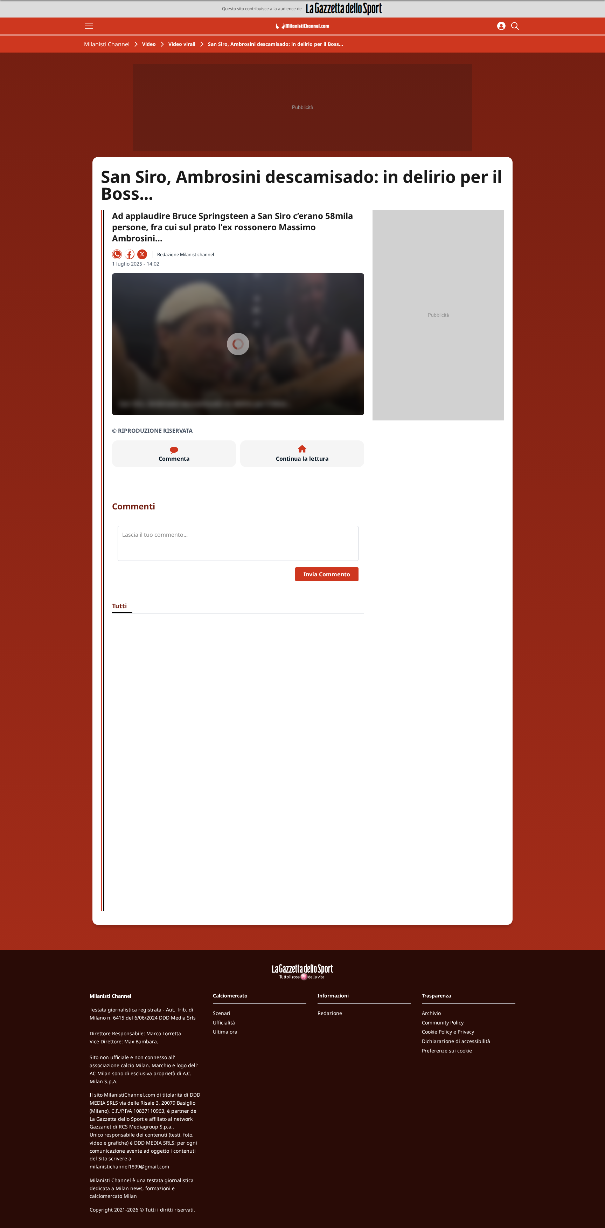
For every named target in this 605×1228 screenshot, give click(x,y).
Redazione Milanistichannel (185, 254)
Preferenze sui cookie (447, 1050)
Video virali (181, 44)
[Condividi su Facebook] (129, 254)
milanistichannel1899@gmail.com (129, 1166)
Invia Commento (327, 574)
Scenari (221, 1013)
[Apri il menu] (89, 26)
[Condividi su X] (142, 254)
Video (149, 44)
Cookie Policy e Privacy (448, 1031)
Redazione (330, 1013)
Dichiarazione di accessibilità (456, 1041)
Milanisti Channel (107, 44)
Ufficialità (224, 1022)
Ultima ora (225, 1031)
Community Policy (443, 1022)
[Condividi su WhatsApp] (117, 254)
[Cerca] (516, 26)
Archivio (431, 1013)
